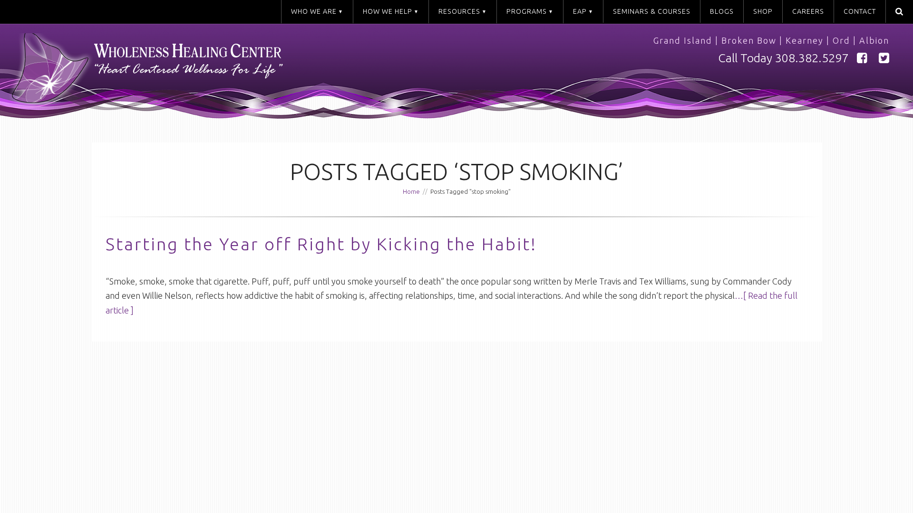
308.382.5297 (811, 58)
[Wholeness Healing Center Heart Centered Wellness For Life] (238, 72)
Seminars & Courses (651, 11)
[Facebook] (862, 58)
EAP (580, 11)
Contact (860, 11)
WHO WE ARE (314, 11)
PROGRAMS (526, 11)
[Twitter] (884, 58)
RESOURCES (459, 11)
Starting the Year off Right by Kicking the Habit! (321, 244)
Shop (763, 11)
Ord (841, 40)
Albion (874, 40)
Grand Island (682, 40)
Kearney (805, 40)
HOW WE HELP (387, 11)
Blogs (722, 11)
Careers (808, 11)
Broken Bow (749, 40)
